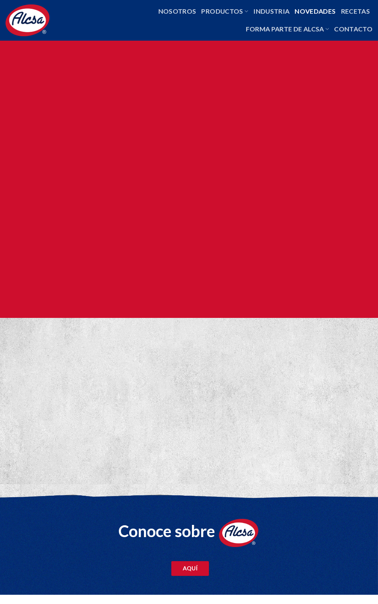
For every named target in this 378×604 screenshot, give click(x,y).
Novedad (18, 411)
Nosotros (177, 11)
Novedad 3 (273, 411)
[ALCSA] (37, 20)
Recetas (355, 11)
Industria (271, 11)
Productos (222, 11)
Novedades (315, 11)
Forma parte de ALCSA (285, 29)
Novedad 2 (146, 411)
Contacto (353, 29)
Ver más (20, 458)
